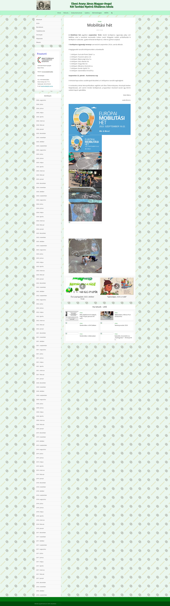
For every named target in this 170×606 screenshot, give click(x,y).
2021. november (41, 337)
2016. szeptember (41, 595)
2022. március (40, 320)
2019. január (40, 478)
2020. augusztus (41, 399)
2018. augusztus (41, 499)
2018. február (40, 524)
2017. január (40, 578)
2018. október (40, 491)
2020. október (40, 391)
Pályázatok (39, 38)
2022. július (39, 304)
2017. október (40, 541)
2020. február (40, 424)
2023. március (40, 270)
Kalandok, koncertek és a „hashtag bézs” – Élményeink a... (123, 337)
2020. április (40, 416)
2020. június (40, 408)
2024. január (40, 229)
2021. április (40, 366)
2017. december (41, 532)
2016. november (41, 586)
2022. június (40, 308)
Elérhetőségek (97, 13)
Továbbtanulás (40, 31)
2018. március (40, 520)
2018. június (40, 507)
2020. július (39, 404)
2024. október (40, 191)
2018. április (40, 516)
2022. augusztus (41, 300)
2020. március (40, 420)
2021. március (40, 370)
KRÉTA (106, 13)
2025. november (41, 137)
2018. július (39, 503)
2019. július (39, 453)
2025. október (40, 142)
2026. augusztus (41, 100)
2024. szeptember (41, 196)
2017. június (40, 557)
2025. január (40, 179)
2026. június (40, 108)
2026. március (40, 121)
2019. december (41, 433)
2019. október (40, 441)
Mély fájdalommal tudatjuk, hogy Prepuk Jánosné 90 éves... (88, 316)
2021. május (39, 362)
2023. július (39, 254)
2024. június (40, 208)
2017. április (40, 566)
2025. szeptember (41, 146)
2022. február (40, 325)
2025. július (39, 154)
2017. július (39, 553)
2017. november (41, 537)
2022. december (41, 283)
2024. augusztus (41, 200)
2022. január (40, 329)
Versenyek (39, 35)
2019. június (40, 458)
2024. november (41, 187)
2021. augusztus (41, 349)
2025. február (40, 175)
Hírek (59, 13)
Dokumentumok (76, 13)
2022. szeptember (41, 295)
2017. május (39, 562)
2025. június (40, 158)
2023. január (40, 279)
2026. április (40, 117)
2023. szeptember (41, 245)
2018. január (40, 528)
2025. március (40, 171)
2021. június (40, 358)
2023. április (40, 266)
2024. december (41, 183)
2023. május (39, 262)
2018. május (39, 512)
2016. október (40, 591)
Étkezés (38, 42)
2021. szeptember (41, 345)
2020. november (41, 387)
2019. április (40, 466)
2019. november (41, 437)
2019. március (40, 470)
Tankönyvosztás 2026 (121, 325)
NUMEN (59, 603)
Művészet (39, 19)
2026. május (39, 112)
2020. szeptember (41, 395)
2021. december (41, 333)
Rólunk (65, 13)
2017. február (40, 574)
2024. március (40, 221)
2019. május (39, 462)
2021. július (39, 354)
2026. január (40, 129)
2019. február (40, 474)
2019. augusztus (41, 449)
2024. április (40, 216)
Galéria (87, 13)
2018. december (41, 483)
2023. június (40, 258)
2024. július (39, 204)
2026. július (39, 104)
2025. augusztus (41, 150)
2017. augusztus (41, 549)
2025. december (41, 133)
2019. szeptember (41, 445)
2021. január (40, 379)
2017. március (40, 570)
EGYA (37, 23)
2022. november (41, 287)
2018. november (41, 487)
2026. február (40, 125)
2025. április (40, 167)
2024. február (40, 225)
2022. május (39, 312)
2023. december (41, 233)
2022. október (40, 291)
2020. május (39, 412)
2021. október (40, 341)
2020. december (41, 383)
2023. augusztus (41, 250)
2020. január (40, 428)
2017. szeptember (41, 545)
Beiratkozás (39, 27)
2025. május (39, 162)
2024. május (39, 212)
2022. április (40, 316)
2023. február (40, 275)
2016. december (41, 582)
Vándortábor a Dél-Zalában (88, 325)
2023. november (41, 237)
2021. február (40, 374)
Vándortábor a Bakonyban (88, 336)
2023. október (40, 241)
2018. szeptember (41, 495)
